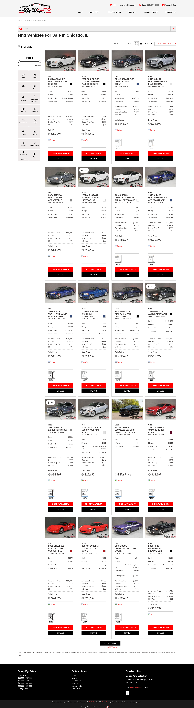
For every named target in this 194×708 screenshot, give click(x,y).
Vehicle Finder (151, 12)
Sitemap (110, 707)
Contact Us (170, 12)
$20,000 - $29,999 (25, 678)
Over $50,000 (23, 689)
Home (80, 12)
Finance (132, 12)
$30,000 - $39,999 (25, 681)
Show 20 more (110, 643)
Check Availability (60, 153)
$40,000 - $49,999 (25, 683)
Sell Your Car (114, 12)
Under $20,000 (23, 675)
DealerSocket (106, 702)
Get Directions (131, 682)
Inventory (94, 12)
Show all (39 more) (110, 647)
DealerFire (92, 702)
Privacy (105, 707)
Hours (146, 688)
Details (60, 159)
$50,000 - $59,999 (25, 686)
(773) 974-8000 (136, 688)
